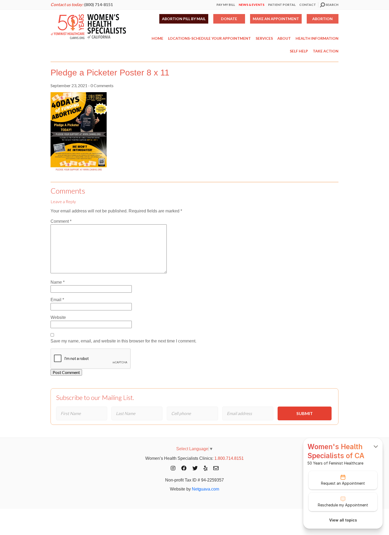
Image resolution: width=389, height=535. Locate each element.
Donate (229, 18)
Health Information (317, 38)
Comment (61, 221)
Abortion (322, 18)
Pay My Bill (225, 5)
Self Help (299, 51)
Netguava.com (205, 489)
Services (264, 38)
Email (57, 299)
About (284, 38)
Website (58, 317)
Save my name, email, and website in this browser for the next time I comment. (123, 341)
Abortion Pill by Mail (184, 18)
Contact (307, 5)
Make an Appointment (276, 18)
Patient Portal (282, 5)
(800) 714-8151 (98, 4)
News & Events (251, 5)
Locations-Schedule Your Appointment (209, 38)
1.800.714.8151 (229, 458)
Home (157, 38)
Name (58, 282)
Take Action (325, 51)
